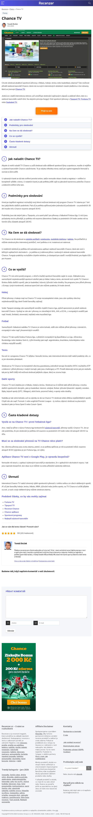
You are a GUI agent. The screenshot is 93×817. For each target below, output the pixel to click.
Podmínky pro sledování (21, 125)
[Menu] (2, 3)
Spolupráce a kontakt (47, 561)
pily (9, 788)
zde (56, 810)
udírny (22, 793)
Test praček (14, 800)
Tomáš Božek (12, 24)
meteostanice (18, 786)
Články (12, 9)
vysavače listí (14, 795)
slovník (79, 774)
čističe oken (15, 775)
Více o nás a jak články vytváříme (26, 561)
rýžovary (23, 743)
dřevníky (10, 777)
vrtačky (5, 795)
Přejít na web (46, 111)
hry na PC (18, 782)
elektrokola (6, 779)
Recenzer (5, 9)
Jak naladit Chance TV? (20, 120)
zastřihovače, (15, 797)
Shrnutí (12, 147)
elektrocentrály (20, 777)
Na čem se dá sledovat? (20, 131)
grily (12, 782)
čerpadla (5, 775)
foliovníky (5, 782)
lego (19, 784)
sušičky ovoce (15, 791)
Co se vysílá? (15, 136)
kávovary (12, 784)
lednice (5, 747)
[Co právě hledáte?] (88, 768)
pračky (4, 745)
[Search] (89, 3)
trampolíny (14, 793)
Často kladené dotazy (19, 141)
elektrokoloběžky (19, 779)
